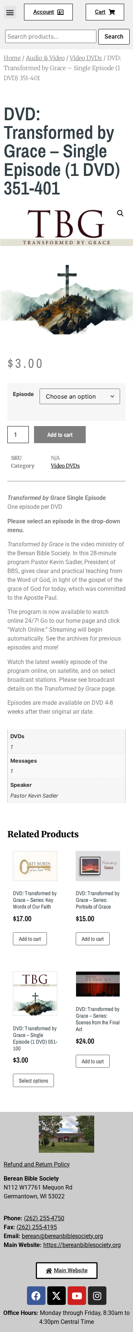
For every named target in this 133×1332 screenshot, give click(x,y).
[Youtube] (77, 1295)
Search (114, 36)
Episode (23, 394)
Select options (33, 1080)
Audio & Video (45, 58)
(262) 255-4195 (37, 1227)
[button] (10, 12)
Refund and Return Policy (37, 1164)
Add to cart (59, 435)
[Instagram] (97, 1295)
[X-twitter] (56, 1295)
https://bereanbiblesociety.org (82, 1244)
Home (12, 58)
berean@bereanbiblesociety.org (62, 1236)
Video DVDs (86, 58)
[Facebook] (36, 1295)
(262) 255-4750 (44, 1218)
